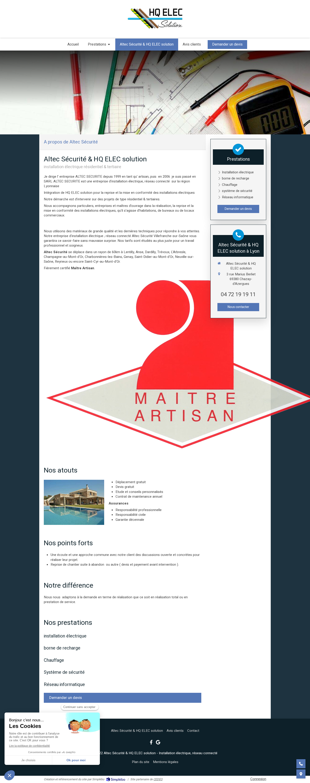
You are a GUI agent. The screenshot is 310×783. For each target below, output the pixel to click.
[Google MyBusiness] (158, 743)
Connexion (258, 778)
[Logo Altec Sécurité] (155, 29)
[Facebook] (151, 743)
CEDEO (157, 779)
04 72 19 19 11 (238, 294)
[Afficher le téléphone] (300, 763)
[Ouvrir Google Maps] (300, 773)
